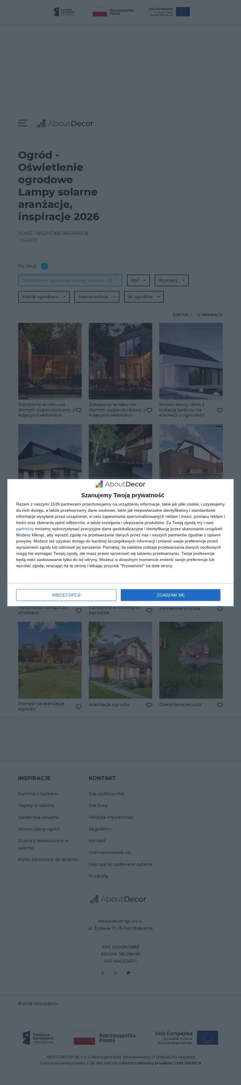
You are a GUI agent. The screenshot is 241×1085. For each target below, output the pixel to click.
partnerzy (25, 529)
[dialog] (120, 542)
